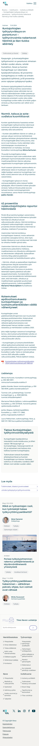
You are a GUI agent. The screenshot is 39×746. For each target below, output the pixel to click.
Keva (5, 674)
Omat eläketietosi (10, 645)
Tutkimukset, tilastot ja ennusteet (15, 486)
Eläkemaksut (26, 665)
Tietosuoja (7, 731)
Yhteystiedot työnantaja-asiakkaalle (26, 644)
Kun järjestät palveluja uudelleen (29, 669)
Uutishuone (13, 10)
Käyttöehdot (7, 724)
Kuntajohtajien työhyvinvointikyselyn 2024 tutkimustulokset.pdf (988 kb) (19, 362)
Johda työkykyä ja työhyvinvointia (15, 490)
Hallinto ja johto (9, 690)
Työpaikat (7, 699)
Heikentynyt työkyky (11, 660)
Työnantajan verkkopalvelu (27, 650)
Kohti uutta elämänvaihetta (9, 652)
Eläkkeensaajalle (10, 657)
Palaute (6, 734)
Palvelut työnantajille (26, 661)
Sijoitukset (8, 687)
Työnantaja (26, 637)
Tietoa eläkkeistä (10, 648)
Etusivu (4, 10)
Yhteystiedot (8, 641)
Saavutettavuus (9, 727)
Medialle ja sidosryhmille (9, 682)
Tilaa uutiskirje (27, 695)
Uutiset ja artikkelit (26, 10)
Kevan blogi (26, 687)
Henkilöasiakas (10, 637)
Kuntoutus (8, 663)
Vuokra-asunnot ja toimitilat (10, 694)
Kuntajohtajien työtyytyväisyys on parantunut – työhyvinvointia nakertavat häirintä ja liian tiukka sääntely (16, 14)
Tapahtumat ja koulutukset (27, 691)
